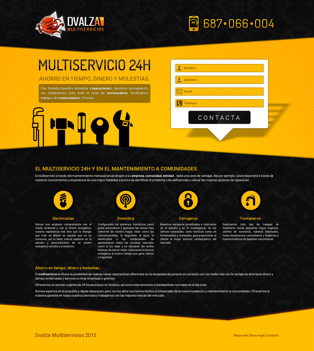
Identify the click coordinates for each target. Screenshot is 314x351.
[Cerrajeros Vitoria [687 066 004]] (68, 24)
